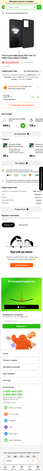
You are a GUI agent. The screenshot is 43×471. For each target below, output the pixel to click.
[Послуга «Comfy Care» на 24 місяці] (5, 145)
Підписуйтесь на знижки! (13, 315)
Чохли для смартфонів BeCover (17, 13)
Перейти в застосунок (41, 180)
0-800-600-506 (12, 394)
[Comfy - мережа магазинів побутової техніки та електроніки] (3, 7)
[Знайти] (39, 7)
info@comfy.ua (10, 402)
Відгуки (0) (8, 225)
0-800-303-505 (12, 391)
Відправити (21, 326)
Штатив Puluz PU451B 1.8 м (17, 120)
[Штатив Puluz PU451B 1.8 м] (5, 120)
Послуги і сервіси (10, 360)
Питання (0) (23, 225)
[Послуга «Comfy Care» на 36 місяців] (31, 145)
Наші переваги (9, 374)
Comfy (5, 353)
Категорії (7, 380)
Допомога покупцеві (11, 367)
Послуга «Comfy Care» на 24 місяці (16, 145)
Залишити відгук (21, 265)
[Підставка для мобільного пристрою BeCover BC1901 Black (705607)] (31, 120)
